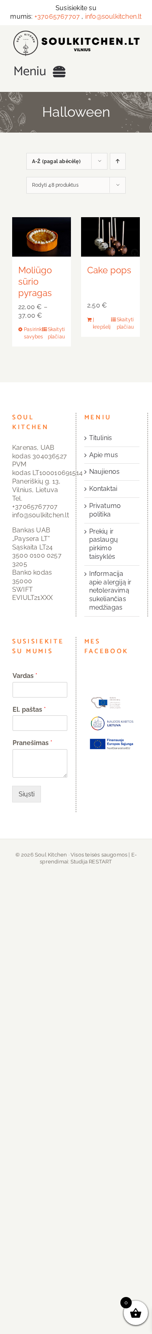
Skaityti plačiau (56, 333)
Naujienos (104, 471)
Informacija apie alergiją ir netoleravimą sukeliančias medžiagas (110, 590)
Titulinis (100, 438)
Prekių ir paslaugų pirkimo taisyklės (103, 543)
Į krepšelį (101, 323)
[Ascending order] (118, 161)
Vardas (25, 676)
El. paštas (29, 709)
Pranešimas (32, 743)
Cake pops (109, 270)
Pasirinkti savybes (32, 333)
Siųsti (26, 794)
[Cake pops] (110, 237)
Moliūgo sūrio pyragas (35, 281)
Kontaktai (103, 489)
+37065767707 (57, 16)
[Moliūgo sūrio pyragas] (41, 237)
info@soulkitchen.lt (113, 16)
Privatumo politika (105, 510)
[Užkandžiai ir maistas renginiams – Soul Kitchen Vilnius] (76, 33)
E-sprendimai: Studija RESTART (88, 858)
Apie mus (103, 455)
